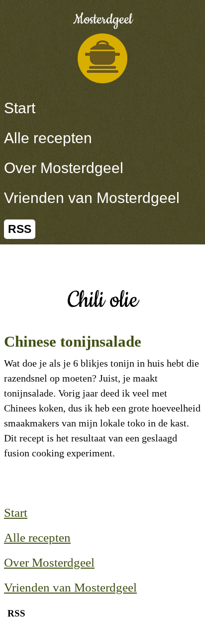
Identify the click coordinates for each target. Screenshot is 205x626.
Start (19, 108)
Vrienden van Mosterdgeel (92, 198)
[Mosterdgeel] (102, 58)
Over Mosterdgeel (63, 168)
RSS (19, 229)
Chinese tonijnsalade (72, 341)
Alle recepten (48, 138)
